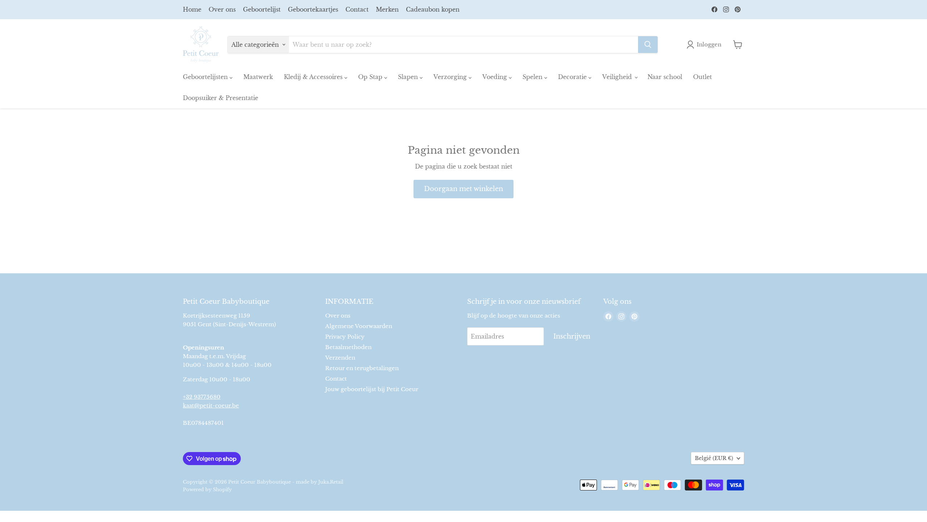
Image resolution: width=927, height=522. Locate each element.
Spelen (533, 76)
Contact (357, 9)
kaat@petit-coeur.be (211, 405)
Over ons (222, 9)
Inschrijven (571, 336)
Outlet (702, 76)
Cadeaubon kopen (433, 9)
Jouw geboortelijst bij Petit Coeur (371, 389)
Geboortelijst (262, 9)
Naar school (664, 76)
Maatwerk (258, 76)
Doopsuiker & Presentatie (220, 98)
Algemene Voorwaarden (358, 326)
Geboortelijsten (206, 76)
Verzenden (340, 357)
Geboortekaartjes (313, 9)
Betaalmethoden (348, 347)
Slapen (409, 76)
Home (192, 9)
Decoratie (573, 76)
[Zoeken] (648, 44)
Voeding (495, 76)
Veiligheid (618, 76)
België (714, 458)
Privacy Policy (345, 336)
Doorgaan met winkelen (463, 189)
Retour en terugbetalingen (362, 368)
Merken (387, 9)
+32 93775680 (202, 396)
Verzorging (451, 76)
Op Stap (371, 76)
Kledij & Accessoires (314, 76)
